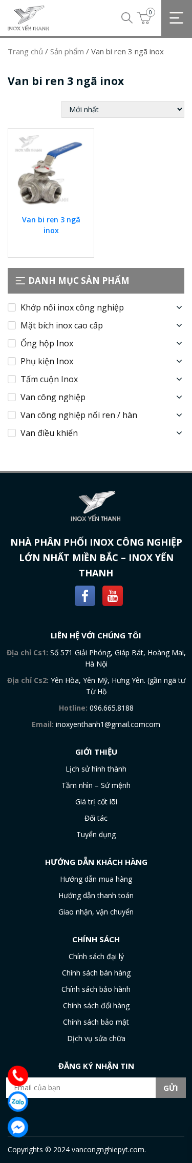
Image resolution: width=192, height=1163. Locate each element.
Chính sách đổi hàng (96, 1005)
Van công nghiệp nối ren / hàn (78, 415)
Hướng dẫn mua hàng (96, 879)
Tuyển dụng (96, 834)
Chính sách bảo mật (96, 1022)
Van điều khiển (49, 433)
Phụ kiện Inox (46, 361)
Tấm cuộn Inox (49, 379)
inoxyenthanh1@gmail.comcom (108, 724)
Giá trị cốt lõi (96, 801)
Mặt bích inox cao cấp (61, 325)
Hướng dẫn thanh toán (96, 895)
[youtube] (112, 595)
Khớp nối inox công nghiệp (72, 307)
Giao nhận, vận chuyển (96, 912)
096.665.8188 (112, 708)
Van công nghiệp (53, 397)
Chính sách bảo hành (96, 989)
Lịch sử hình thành (96, 769)
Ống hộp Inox (46, 343)
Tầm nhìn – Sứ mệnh (96, 785)
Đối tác (96, 818)
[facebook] (85, 595)
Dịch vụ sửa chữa (96, 1038)
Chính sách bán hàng (96, 973)
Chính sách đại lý (96, 956)
